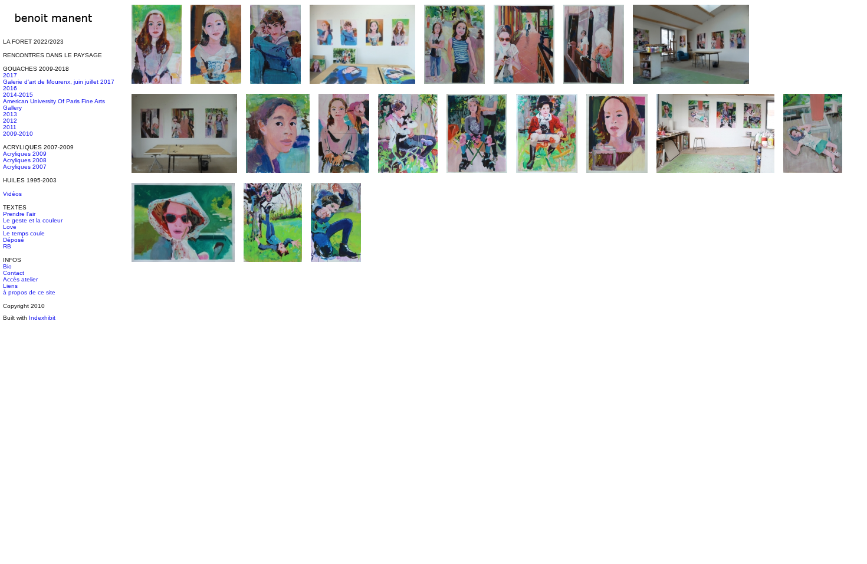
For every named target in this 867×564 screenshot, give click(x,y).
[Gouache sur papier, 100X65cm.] (158, 89)
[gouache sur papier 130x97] (274, 267)
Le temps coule (24, 233)
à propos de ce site (29, 292)
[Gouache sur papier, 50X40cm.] (279, 178)
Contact (13, 273)
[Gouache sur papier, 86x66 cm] (185, 267)
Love (10, 227)
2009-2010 (18, 133)
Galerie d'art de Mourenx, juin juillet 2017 (58, 81)
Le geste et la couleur (33, 220)
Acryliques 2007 (25, 166)
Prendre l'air (19, 214)
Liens (10, 286)
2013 (10, 114)
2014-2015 (18, 94)
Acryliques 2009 (25, 153)
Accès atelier (20, 279)
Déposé (13, 240)
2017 (10, 75)
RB (7, 246)
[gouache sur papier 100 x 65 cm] (337, 267)
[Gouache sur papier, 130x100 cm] (409, 178)
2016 (10, 88)
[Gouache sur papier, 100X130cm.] (456, 89)
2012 (10, 120)
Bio (7, 266)
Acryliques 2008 (25, 160)
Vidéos (12, 194)
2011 (10, 127)
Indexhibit (42, 317)
